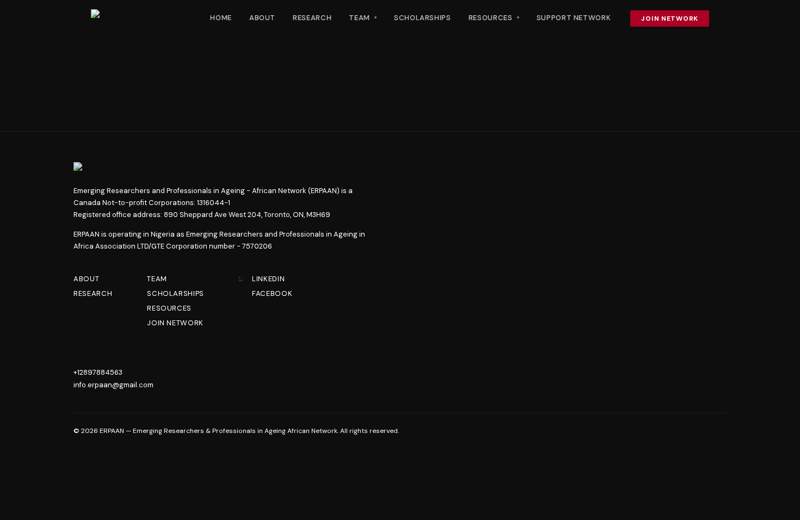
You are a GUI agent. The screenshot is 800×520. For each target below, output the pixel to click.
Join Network (669, 18)
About (262, 17)
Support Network (574, 17)
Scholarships (422, 17)
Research (312, 17)
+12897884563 (97, 372)
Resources (169, 308)
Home (221, 17)
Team (157, 278)
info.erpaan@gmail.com (113, 384)
